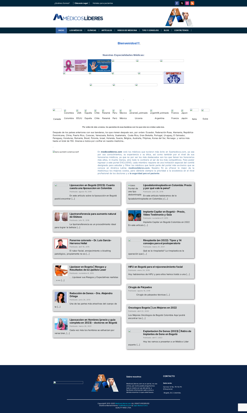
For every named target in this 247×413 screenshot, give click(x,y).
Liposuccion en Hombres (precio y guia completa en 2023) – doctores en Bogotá (93, 321)
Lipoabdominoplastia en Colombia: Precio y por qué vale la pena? (167, 187)
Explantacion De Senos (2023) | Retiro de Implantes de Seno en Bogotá (167, 333)
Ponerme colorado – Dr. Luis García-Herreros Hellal (91, 242)
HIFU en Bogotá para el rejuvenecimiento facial (155, 266)
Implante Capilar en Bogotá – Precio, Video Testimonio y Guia (164, 213)
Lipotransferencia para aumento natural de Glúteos (93, 215)
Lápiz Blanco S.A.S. (140, 405)
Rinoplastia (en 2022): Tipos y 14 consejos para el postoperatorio (162, 242)
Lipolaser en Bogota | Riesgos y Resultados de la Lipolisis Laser (88, 268)
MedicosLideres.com (123, 403)
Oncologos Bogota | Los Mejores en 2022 (152, 307)
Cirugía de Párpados (140, 287)
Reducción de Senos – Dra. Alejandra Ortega (91, 295)
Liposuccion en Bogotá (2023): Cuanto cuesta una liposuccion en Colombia (92, 187)
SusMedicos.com (124, 405)
